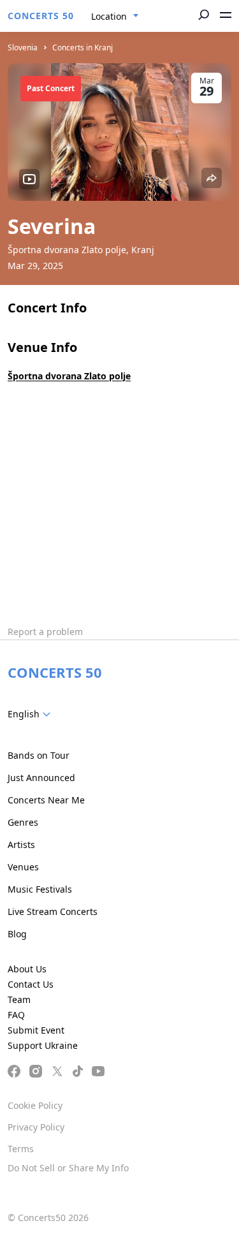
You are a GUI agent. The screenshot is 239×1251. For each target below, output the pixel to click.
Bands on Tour (38, 755)
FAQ (16, 1015)
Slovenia (23, 47)
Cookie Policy (35, 1105)
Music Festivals (40, 889)
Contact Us (31, 984)
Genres (23, 822)
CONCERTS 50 (41, 16)
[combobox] (115, 16)
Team (19, 999)
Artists (21, 844)
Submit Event (36, 1030)
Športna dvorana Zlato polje (69, 376)
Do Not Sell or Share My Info (68, 1168)
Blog (17, 934)
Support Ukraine (43, 1045)
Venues (23, 867)
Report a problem (45, 632)
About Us (27, 969)
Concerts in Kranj (82, 47)
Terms (21, 1149)
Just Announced (41, 778)
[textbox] (31, 714)
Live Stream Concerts (53, 911)
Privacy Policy (36, 1127)
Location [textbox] (109, 16)
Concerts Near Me (46, 800)
